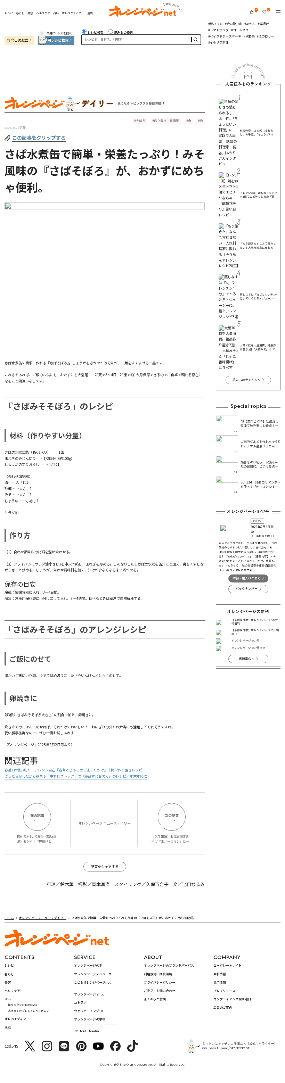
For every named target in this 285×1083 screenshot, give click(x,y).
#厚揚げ (263, 24)
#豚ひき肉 (215, 24)
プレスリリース (224, 991)
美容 (30, 13)
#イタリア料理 (218, 42)
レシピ (9, 13)
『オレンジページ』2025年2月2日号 (36, 744)
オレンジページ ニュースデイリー (104, 823)
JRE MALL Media (86, 1031)
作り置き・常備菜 (166, 120)
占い (56, 12)
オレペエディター (73, 13)
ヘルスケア (43, 13)
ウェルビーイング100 (89, 1011)
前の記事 (37, 815)
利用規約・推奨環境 (158, 974)
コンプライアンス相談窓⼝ (232, 999)
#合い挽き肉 (233, 24)
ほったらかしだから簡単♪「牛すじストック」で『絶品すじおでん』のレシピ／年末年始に (76, 776)
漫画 (89, 13)
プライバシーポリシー (159, 982)
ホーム (9, 918)
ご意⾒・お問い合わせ (159, 991)
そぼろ (140, 120)
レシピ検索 (95, 32)
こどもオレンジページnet (92, 982)
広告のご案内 (222, 1007)
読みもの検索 (123, 32)
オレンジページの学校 (89, 1019)
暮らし (20, 13)
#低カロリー (265, 36)
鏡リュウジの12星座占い (23, 1005)
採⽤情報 (219, 982)
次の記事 (172, 815)
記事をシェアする (105, 866)
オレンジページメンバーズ (93, 974)
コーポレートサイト (227, 965)
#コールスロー (241, 30)
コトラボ (80, 1002)
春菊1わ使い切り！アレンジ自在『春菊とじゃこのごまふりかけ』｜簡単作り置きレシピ (73, 769)
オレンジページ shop (89, 994)
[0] (251, 12)
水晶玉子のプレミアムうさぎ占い (28, 1010)
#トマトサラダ (218, 30)
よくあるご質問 (155, 999)
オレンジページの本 (88, 965)
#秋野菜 (249, 36)
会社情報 (219, 974)
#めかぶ (249, 24)
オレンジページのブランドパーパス (169, 965)
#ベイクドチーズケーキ (224, 36)
